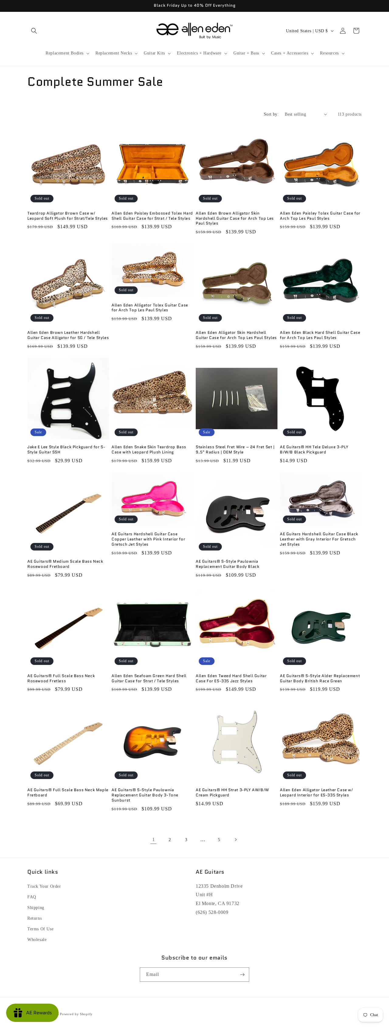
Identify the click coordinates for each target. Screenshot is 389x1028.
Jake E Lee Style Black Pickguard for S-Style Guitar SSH (66, 450)
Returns (34, 918)
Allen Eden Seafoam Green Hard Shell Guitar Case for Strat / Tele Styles (149, 678)
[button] (34, 30)
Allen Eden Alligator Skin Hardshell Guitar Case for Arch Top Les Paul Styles (236, 335)
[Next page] (235, 839)
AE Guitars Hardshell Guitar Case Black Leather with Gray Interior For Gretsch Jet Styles (319, 539)
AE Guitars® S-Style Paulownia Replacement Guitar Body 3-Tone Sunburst (145, 795)
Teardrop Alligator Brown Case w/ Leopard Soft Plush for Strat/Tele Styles (67, 216)
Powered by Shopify (76, 1014)
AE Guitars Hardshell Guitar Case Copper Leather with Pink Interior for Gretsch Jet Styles (148, 539)
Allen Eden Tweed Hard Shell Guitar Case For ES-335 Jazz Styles (231, 678)
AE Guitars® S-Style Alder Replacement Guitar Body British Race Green (320, 678)
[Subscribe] (242, 974)
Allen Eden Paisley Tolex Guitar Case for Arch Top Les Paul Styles (320, 216)
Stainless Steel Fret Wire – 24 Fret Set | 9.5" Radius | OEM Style (235, 450)
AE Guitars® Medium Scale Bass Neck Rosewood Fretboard (65, 564)
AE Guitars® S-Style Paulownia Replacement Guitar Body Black (227, 564)
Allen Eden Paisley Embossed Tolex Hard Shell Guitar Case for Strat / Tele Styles (152, 216)
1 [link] (153, 839)
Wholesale (36, 939)
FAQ (31, 897)
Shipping (35, 907)
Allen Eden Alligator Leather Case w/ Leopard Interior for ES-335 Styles (316, 793)
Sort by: (271, 114)
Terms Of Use (40, 929)
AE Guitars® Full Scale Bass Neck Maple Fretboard (67, 793)
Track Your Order (44, 886)
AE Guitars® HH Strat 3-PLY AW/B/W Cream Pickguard (232, 793)
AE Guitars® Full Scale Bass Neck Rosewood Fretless (61, 678)
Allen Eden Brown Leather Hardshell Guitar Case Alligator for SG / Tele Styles (68, 335)
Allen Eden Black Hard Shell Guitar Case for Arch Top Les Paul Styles (320, 335)
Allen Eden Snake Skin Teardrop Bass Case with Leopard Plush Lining (149, 450)
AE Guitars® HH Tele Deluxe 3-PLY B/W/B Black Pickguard (314, 450)
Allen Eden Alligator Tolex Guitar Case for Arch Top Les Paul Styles (150, 308)
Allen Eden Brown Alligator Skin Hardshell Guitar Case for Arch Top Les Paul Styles (235, 218)
